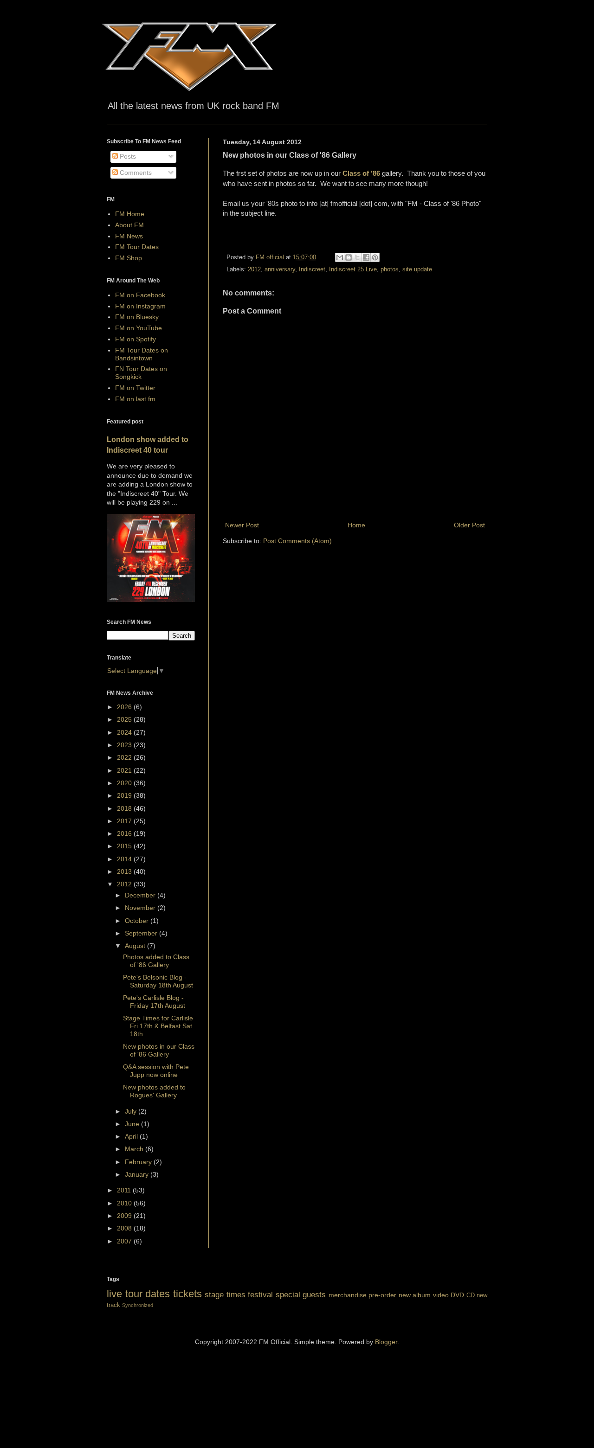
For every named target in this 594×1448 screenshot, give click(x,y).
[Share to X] (357, 257)
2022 (125, 757)
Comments (135, 172)
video (441, 1295)
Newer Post (242, 525)
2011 (125, 1190)
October (137, 920)
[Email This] (339, 257)
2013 (125, 871)
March (135, 1149)
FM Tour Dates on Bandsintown (141, 354)
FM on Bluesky (137, 316)
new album (415, 1295)
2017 (125, 821)
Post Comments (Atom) (297, 541)
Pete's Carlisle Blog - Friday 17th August (154, 1001)
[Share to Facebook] (366, 257)
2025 (125, 719)
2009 (125, 1215)
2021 (125, 770)
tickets (187, 1294)
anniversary (280, 269)
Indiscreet (312, 269)
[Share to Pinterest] (375, 257)
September (142, 933)
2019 (125, 795)
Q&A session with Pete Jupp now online (156, 1070)
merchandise (348, 1295)
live (114, 1294)
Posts (127, 156)
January (137, 1174)
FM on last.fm (135, 399)
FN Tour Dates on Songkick (141, 372)
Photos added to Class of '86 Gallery (156, 960)
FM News (129, 236)
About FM (129, 225)
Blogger (386, 1341)
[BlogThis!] (348, 257)
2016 (125, 833)
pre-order (382, 1295)
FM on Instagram (140, 306)
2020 (125, 783)
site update (417, 269)
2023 (125, 745)
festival (260, 1294)
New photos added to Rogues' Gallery (154, 1091)
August (136, 945)
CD (470, 1295)
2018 (125, 808)
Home (356, 525)
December (141, 895)
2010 (125, 1203)
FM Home (129, 214)
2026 (125, 707)
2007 (125, 1241)
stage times (225, 1294)
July (131, 1111)
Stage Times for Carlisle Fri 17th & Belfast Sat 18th (158, 1026)
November (141, 907)
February (139, 1162)
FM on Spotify (135, 339)
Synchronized (137, 1305)
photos (390, 269)
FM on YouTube (138, 328)
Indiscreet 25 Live (353, 269)
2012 (254, 269)
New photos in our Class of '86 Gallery (158, 1050)
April (132, 1136)
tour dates (147, 1294)
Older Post (469, 525)
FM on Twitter (135, 387)
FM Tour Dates (137, 246)
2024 (125, 732)
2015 (125, 846)
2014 (125, 859)
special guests (301, 1294)
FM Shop (128, 258)
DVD (457, 1295)
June (133, 1124)
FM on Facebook (140, 295)
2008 (125, 1228)
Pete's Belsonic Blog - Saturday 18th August (158, 981)
